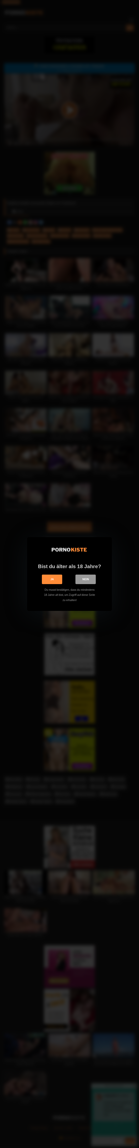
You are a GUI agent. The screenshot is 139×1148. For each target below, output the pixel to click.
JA (52, 579)
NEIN (85, 579)
